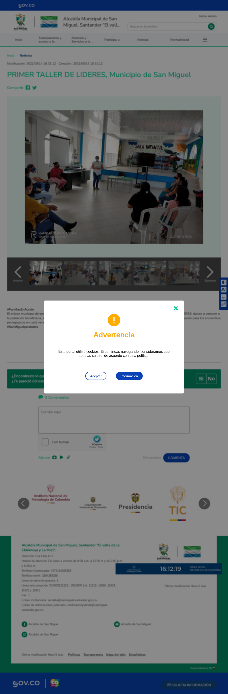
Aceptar (96, 376)
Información (129, 376)
